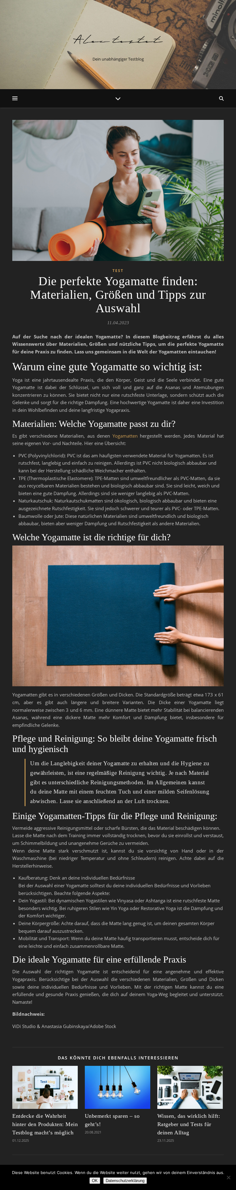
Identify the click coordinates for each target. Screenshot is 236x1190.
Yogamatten (125, 436)
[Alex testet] (118, 39)
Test (118, 270)
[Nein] (228, 1177)
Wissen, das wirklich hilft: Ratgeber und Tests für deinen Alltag (188, 1124)
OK (95, 1180)
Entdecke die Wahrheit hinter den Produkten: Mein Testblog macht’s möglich (45, 1124)
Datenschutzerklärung (125, 1180)
